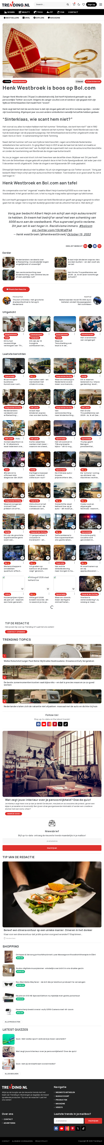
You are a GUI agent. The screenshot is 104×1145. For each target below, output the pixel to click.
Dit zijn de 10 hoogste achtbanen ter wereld (36, 343)
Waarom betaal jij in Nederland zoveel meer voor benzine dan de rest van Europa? (64, 381)
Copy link (85, 246)
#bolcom (85, 226)
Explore (40, 17)
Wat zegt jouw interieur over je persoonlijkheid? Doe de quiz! (46, 1051)
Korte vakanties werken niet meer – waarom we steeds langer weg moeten (39, 444)
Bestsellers (12, 17)
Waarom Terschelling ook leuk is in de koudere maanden (64, 343)
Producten (61, 1100)
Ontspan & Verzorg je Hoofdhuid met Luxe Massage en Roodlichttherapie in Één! (56, 954)
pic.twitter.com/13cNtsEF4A (52, 230)
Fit (51, 12)
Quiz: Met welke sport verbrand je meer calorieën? (41, 1039)
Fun (62, 12)
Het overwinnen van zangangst (88, 339)
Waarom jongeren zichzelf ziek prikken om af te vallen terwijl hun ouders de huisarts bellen (13, 506)
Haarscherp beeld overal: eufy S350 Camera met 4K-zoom (44, 1009)
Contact (73, 12)
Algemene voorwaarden (22, 1141)
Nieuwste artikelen (65, 1092)
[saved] (83, 4)
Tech (39, 12)
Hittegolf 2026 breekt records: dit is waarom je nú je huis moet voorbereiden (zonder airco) (38, 599)
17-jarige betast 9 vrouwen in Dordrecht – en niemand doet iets (38, 537)
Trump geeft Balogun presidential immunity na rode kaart (89, 444)
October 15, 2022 (79, 234)
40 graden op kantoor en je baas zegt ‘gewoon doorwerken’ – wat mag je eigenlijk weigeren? (38, 568)
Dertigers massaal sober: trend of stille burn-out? (38, 475)
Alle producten (12, 1022)
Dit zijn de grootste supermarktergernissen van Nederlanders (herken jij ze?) (13, 537)
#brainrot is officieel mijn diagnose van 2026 (13, 475)
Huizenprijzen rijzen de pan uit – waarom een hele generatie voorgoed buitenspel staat (14, 599)
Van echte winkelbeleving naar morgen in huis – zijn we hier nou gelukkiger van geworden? (65, 568)
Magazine (55, 17)
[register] (91, 4)
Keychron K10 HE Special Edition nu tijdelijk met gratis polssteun (48, 996)
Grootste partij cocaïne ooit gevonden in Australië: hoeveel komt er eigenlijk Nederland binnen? (90, 537)
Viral (27, 17)
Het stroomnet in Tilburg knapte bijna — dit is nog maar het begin (63, 444)
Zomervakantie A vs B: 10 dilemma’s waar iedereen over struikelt (13, 444)
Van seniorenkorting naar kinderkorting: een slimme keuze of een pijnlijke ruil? (32, 274)
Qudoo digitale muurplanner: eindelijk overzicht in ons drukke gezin (50, 968)
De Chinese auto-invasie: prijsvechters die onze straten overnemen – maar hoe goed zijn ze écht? (64, 475)
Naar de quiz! (13, 813)
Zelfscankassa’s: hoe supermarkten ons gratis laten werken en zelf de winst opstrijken (64, 537)
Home (7, 81)
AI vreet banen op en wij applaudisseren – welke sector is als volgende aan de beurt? (89, 568)
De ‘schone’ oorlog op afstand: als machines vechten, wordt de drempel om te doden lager (90, 475)
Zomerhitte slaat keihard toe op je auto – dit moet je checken (63, 506)
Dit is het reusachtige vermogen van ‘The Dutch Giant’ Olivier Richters (13, 343)
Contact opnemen (16, 632)
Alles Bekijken (11, 1074)
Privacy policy (41, 1141)
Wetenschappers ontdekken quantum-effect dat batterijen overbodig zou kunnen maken (12, 568)
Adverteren (9, 1123)
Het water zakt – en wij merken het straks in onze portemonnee (38, 381)
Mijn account (62, 1096)
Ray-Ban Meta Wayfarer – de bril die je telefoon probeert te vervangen (50, 982)
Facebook (95, 246)
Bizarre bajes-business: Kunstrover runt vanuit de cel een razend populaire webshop (12, 381)
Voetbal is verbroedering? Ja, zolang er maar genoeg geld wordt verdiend (89, 599)
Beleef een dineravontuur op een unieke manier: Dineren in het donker (48, 930)
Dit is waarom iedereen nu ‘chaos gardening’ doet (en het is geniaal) (90, 381)
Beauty (26, 12)
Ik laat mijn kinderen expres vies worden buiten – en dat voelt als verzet (84, 262)
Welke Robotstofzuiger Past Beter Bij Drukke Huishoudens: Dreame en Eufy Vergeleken (49, 661)
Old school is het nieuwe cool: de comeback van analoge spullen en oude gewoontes (38, 506)
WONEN (11, 12)
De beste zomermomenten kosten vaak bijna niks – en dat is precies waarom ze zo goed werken (49, 683)
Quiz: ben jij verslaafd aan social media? (36, 1064)
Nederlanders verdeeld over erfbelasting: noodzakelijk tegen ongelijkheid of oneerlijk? (32, 262)
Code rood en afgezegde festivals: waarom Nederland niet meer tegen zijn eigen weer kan (89, 506)
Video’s (59, 1107)
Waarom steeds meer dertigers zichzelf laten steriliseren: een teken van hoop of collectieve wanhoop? (64, 599)
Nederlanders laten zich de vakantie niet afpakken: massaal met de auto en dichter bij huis (51, 706)
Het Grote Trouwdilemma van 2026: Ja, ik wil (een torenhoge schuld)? (83, 274)
